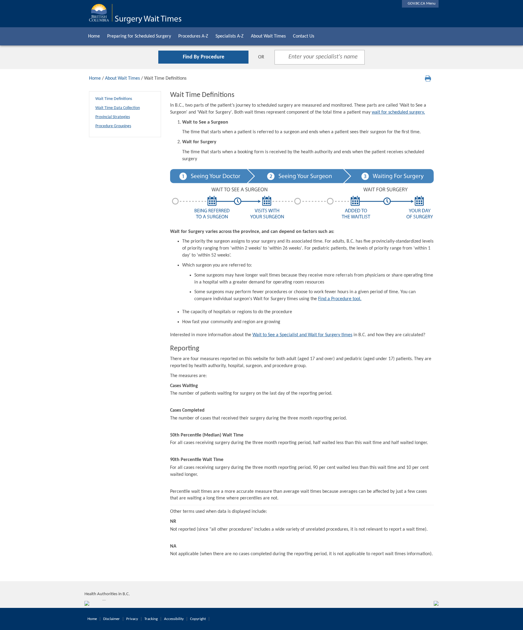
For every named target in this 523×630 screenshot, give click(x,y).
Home (94, 36)
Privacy (132, 619)
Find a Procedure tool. (339, 299)
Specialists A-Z (229, 36)
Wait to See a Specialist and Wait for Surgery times (302, 335)
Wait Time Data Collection (117, 108)
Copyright (198, 619)
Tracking (151, 619)
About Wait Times (268, 36)
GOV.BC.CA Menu (420, 3)
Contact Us (303, 36)
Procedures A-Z (193, 36)
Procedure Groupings (113, 126)
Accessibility (174, 619)
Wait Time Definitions (113, 99)
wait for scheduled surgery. (398, 112)
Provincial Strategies (112, 117)
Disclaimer (111, 619)
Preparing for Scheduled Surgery (139, 36)
